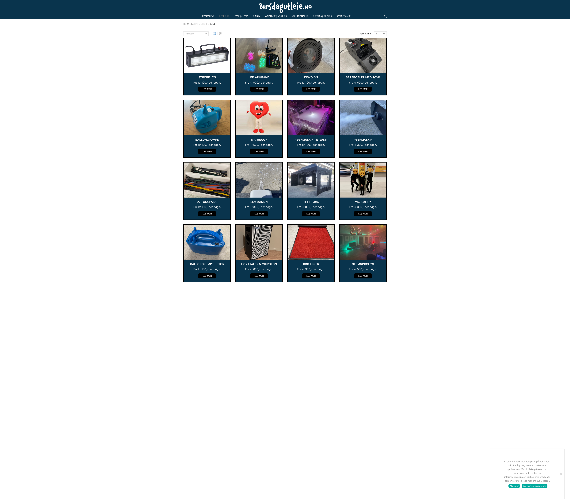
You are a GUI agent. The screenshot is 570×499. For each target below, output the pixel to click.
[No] (560, 473)
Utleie (224, 16)
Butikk (194, 24)
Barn (256, 16)
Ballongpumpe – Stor (207, 264)
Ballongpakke (207, 202)
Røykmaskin (363, 139)
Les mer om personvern (534, 486)
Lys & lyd (240, 16)
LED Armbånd (259, 77)
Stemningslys (363, 264)
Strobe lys (207, 77)
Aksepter (514, 486)
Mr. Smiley (363, 202)
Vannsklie (300, 16)
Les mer (207, 89)
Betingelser (322, 16)
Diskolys (311, 77)
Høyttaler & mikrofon (259, 264)
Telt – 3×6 (311, 202)
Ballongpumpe (207, 139)
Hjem (186, 24)
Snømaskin (259, 202)
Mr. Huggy (259, 139)
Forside (208, 16)
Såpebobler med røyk (363, 77)
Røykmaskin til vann (311, 139)
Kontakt (344, 16)
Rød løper (311, 264)
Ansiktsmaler (276, 16)
